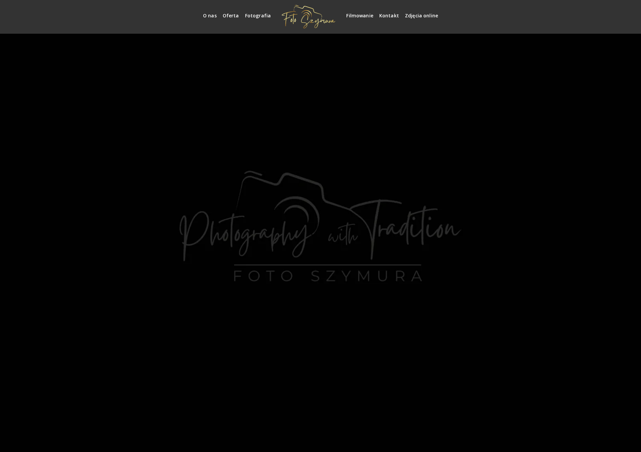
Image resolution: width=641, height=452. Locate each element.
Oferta (231, 15)
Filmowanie (359, 15)
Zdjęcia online (421, 15)
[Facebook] (524, 13)
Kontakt (389, 15)
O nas (210, 15)
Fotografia (258, 15)
